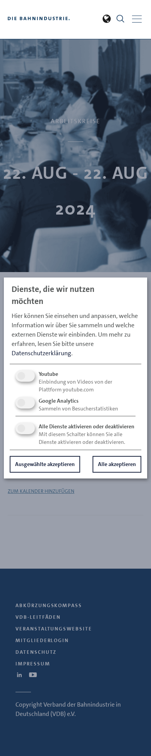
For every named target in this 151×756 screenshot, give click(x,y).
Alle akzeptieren (117, 464)
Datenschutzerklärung (41, 353)
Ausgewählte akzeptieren (45, 464)
